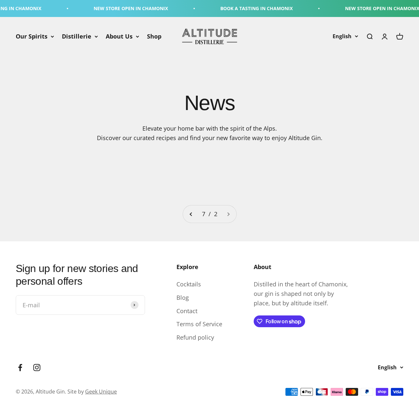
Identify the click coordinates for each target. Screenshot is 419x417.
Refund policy (195, 337)
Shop (154, 36)
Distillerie (76, 36)
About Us (119, 36)
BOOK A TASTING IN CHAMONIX (250, 8)
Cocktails (188, 284)
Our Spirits (31, 36)
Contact (186, 311)
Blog (182, 297)
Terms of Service (199, 324)
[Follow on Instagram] (36, 367)
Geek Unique (101, 391)
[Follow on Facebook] (20, 367)
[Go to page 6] (191, 214)
